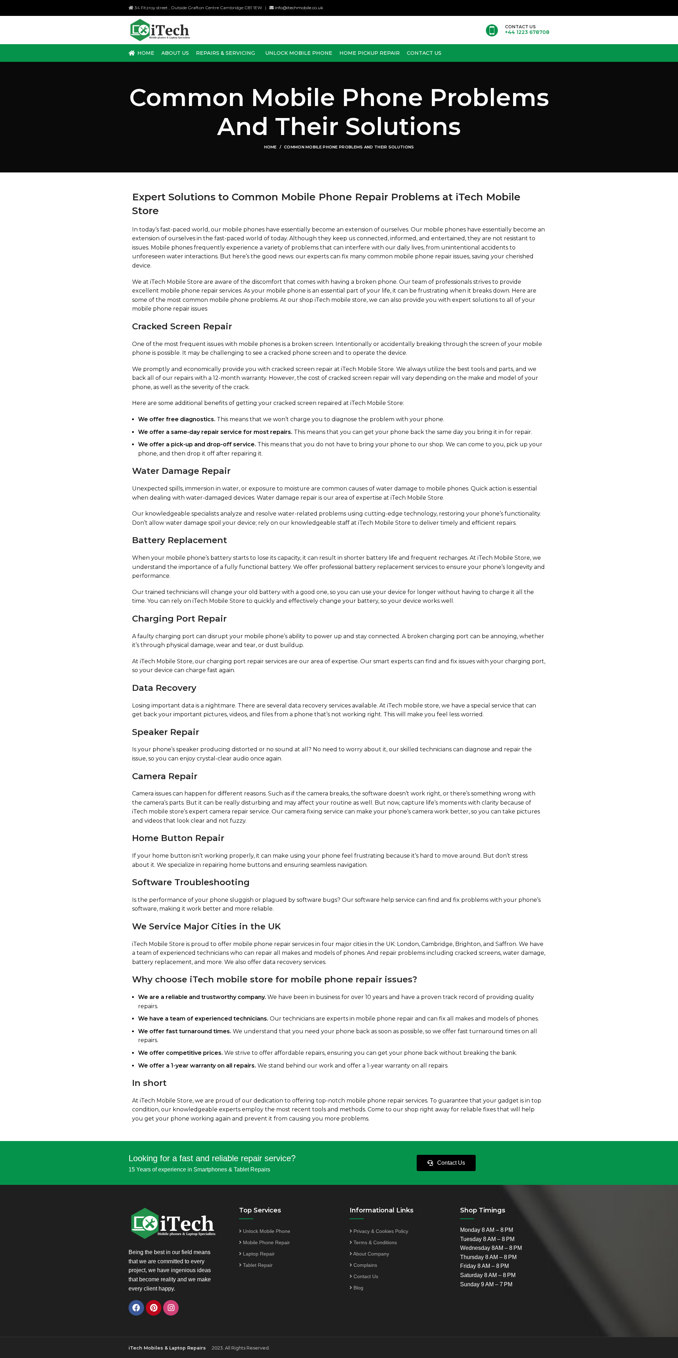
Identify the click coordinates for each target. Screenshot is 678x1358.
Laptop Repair (258, 1254)
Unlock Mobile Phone (266, 1231)
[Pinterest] (153, 1308)
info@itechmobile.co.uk (299, 7)
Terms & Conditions (374, 1242)
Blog (357, 1288)
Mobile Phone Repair (266, 1242)
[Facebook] (136, 1308)
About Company (370, 1254)
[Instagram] (171, 1308)
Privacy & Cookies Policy (380, 1231)
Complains (364, 1265)
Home (270, 147)
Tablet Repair (257, 1265)
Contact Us (365, 1276)
